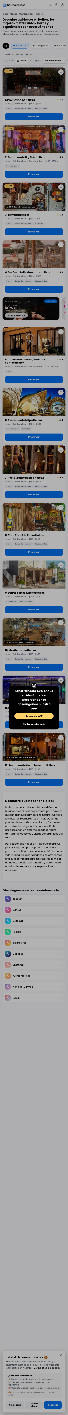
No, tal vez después (34, 724)
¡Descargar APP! (34, 715)
